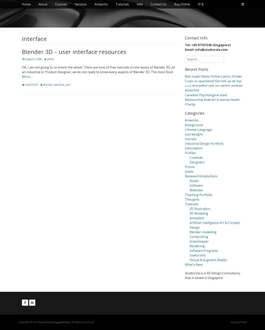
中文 (201, 4)
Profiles (190, 153)
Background (194, 125)
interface (59, 84)
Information (194, 148)
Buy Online (182, 4)
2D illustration (200, 209)
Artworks (101, 4)
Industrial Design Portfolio (204, 143)
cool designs (194, 134)
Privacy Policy (239, 322)
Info (140, 4)
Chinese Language (198, 129)
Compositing (199, 237)
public (189, 171)
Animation (197, 218)
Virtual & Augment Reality (208, 260)
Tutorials (122, 4)
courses (190, 139)
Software (196, 185)
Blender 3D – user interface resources (74, 52)
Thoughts (192, 199)
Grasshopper (199, 241)
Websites (196, 190)
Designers (197, 162)
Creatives (196, 157)
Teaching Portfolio (198, 195)
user (68, 84)
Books (194, 181)
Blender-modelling (203, 232)
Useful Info (31, 84)
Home (26, 4)
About (42, 4)
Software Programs (204, 251)
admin (50, 59)
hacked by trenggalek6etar (54, 322)
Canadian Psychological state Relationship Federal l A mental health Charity (212, 100)
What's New (193, 264)
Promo (190, 167)
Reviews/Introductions (201, 176)
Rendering (197, 246)
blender (47, 84)
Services (81, 4)
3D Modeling (199, 213)
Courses (61, 4)
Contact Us (158, 4)
